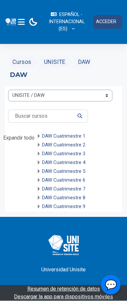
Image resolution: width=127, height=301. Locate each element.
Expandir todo (19, 138)
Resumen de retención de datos (63, 289)
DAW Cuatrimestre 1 (63, 136)
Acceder (106, 21)
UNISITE (54, 61)
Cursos (21, 61)
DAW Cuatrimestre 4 (63, 162)
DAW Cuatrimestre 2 (63, 145)
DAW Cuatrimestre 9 (63, 206)
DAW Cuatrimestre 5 (63, 171)
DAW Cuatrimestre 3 (63, 154)
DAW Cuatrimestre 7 (63, 189)
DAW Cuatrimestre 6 (63, 180)
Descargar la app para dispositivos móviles (63, 296)
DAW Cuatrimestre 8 (63, 198)
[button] (66, 22)
